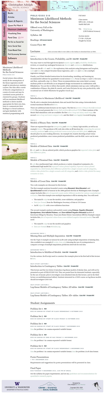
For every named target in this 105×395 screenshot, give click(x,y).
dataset (39, 129)
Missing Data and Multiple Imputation (48, 236)
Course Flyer (36, 45)
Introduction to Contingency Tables (46, 266)
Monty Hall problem (61, 110)
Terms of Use (79, 389)
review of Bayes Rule (84, 108)
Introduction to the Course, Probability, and (51, 59)
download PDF (75, 110)
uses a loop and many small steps (80, 112)
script (45, 199)
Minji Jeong (87, 29)
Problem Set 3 (37, 324)
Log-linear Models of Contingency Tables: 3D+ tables (54, 296)
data (51, 68)
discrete (67, 65)
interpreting (58, 127)
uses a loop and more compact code (49, 115)
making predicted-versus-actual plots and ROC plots (67, 131)
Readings (35, 40)
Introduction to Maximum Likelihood (47, 98)
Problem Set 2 (37, 316)
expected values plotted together (64, 166)
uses (78, 115)
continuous (78, 65)
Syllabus (34, 35)
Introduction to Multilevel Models (46, 252)
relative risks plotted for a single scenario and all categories (52, 171)
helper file (42, 205)
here (72, 79)
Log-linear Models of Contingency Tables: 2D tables (54, 287)
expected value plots (88, 150)
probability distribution (87, 63)
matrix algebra (70, 63)
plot (64, 242)
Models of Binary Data (40, 123)
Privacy (72, 389)
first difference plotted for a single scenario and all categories (73, 169)
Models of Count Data (40, 181)
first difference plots (37, 152)
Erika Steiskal (81, 384)
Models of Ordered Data (41, 146)
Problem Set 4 (37, 335)
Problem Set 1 (37, 309)
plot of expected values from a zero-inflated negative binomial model (66, 217)
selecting (69, 127)
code (44, 68)
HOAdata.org (55, 227)
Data (32, 329)
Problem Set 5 (37, 346)
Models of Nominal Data (41, 160)
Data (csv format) (40, 202)
